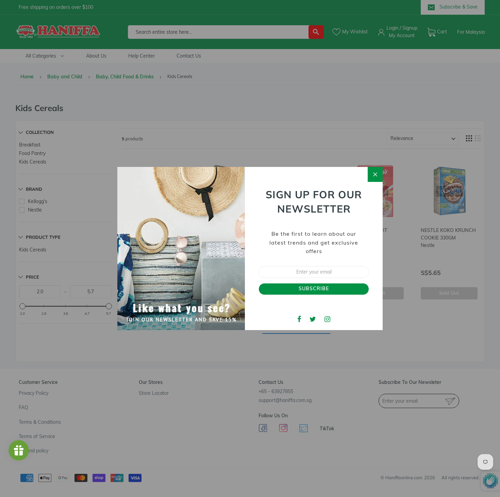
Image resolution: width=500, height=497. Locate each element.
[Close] (375, 174)
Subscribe (314, 288)
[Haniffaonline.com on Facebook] (299, 319)
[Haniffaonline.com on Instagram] (327, 319)
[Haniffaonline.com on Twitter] (313, 319)
